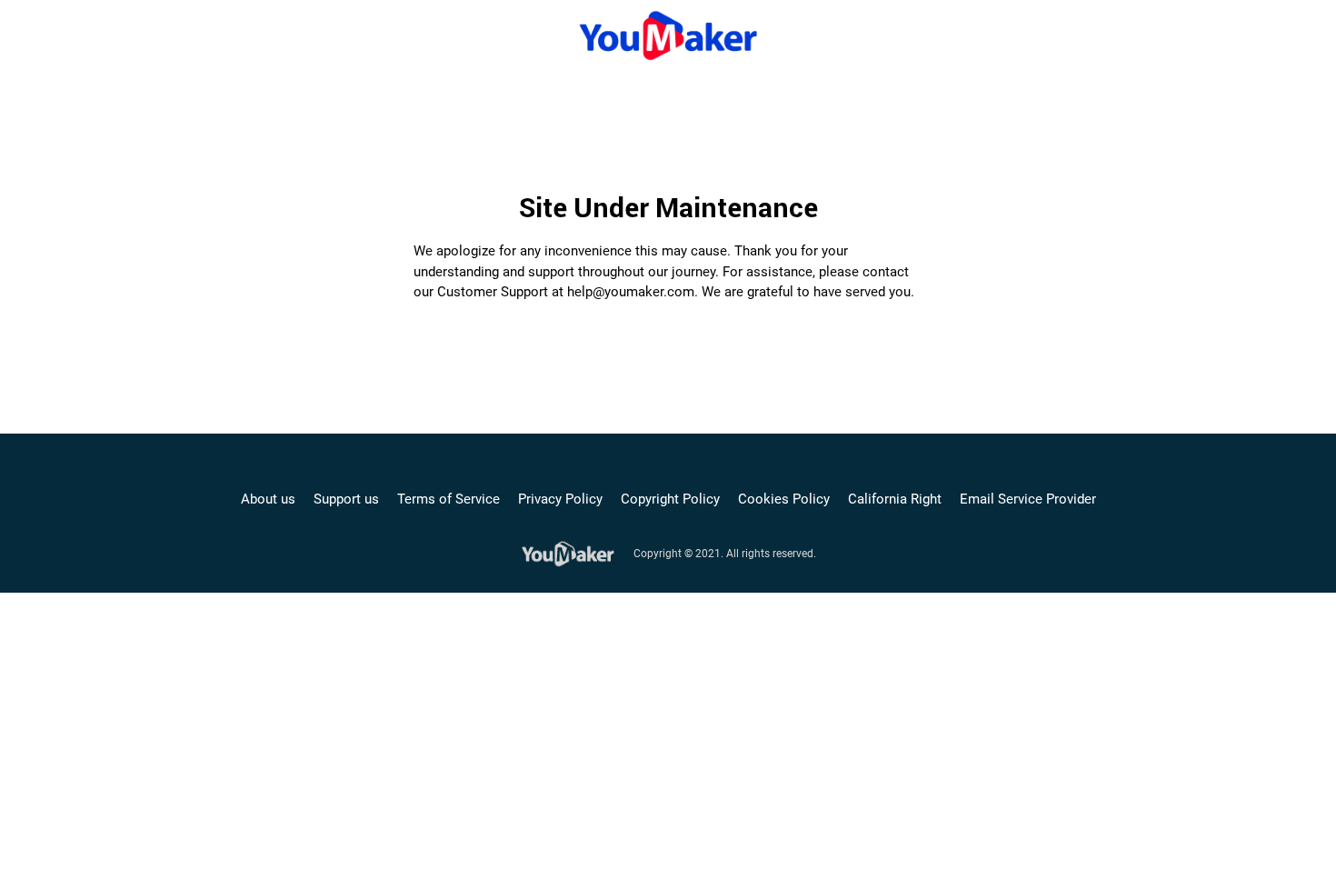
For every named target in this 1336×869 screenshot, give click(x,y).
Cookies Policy (784, 499)
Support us (346, 499)
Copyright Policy (670, 499)
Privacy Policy (560, 499)
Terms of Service (448, 499)
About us (268, 499)
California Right (895, 499)
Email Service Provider (1028, 499)
